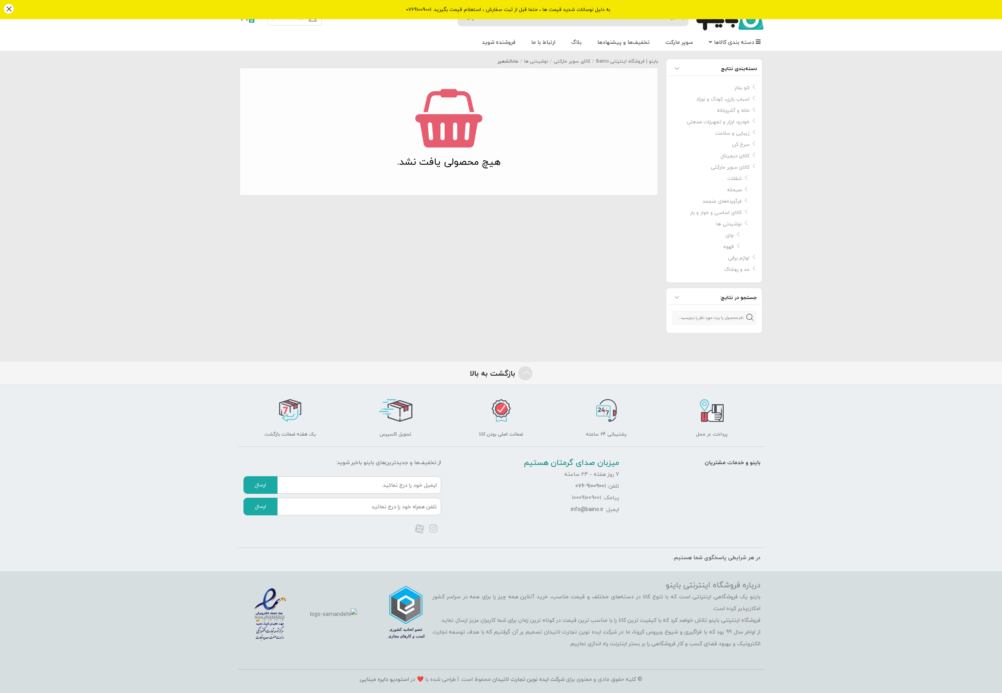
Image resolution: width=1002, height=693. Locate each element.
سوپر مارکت (679, 42)
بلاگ (576, 42)
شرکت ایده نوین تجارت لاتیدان (528, 679)
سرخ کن (741, 144)
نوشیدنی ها (536, 61)
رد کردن (9, 9)
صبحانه (734, 189)
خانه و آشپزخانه (733, 110)
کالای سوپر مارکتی (572, 61)
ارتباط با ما (543, 42)
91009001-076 (590, 486)
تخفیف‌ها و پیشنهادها (623, 42)
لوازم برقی (739, 258)
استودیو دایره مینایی (384, 679)
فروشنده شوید (498, 42)
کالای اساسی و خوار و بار (716, 212)
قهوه (728, 246)
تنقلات (734, 178)
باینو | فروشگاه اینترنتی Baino (627, 61)
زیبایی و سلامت (732, 133)
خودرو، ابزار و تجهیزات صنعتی (718, 121)
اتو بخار (742, 87)
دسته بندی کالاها (735, 42)
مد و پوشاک (737, 269)
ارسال (260, 485)
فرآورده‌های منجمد (722, 201)
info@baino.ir (587, 509)
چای (730, 235)
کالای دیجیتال (735, 155)
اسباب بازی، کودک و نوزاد (723, 99)
